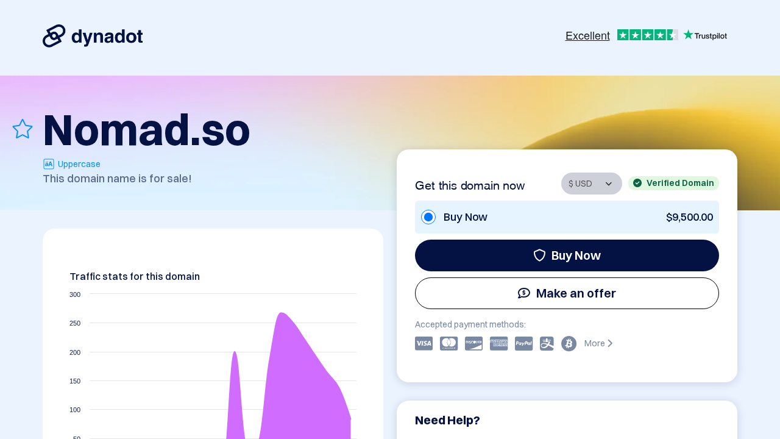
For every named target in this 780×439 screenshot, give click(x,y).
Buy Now (576, 255)
